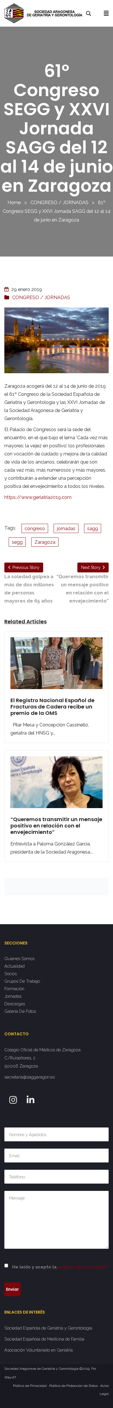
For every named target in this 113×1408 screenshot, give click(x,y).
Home (14, 202)
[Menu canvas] (106, 13)
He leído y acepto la (60, 1266)
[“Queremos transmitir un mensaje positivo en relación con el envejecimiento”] (56, 786)
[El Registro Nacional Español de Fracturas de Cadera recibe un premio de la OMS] (56, 667)
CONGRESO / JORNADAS (59, 202)
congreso (35, 528)
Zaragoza (44, 542)
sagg (92, 528)
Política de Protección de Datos (73, 1386)
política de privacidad (81, 1266)
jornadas (66, 528)
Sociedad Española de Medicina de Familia (44, 1338)
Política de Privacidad (30, 1386)
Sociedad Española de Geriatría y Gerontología (48, 1327)
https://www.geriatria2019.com (38, 497)
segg (17, 542)
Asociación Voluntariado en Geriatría (38, 1349)
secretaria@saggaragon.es (29, 1076)
